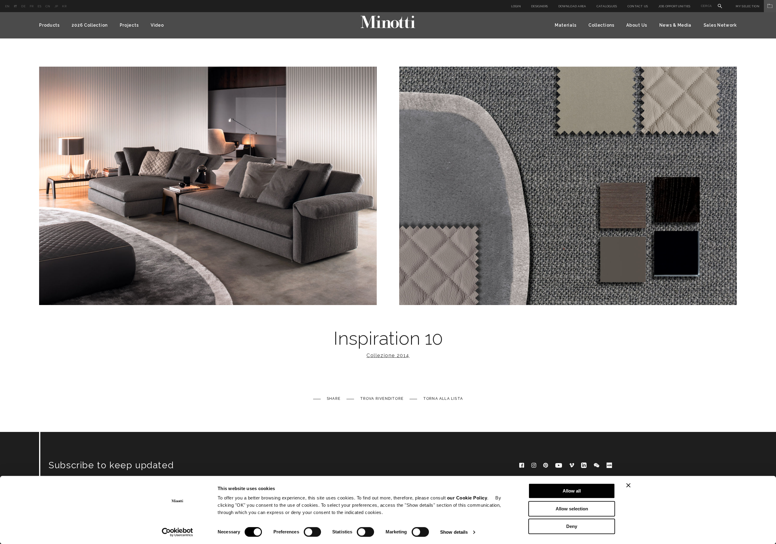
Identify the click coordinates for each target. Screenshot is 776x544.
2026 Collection (90, 25)
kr (64, 6)
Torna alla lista (443, 398)
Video (157, 25)
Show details (454, 532)
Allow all (572, 490)
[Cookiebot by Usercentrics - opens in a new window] (177, 532)
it (15, 6)
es (39, 6)
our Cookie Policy (467, 497)
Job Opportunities (674, 6)
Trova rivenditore (381, 398)
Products (49, 25)
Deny (571, 526)
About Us (636, 25)
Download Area (572, 6)
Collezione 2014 (388, 355)
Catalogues (607, 6)
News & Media (675, 25)
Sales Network (720, 25)
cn (47, 6)
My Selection (747, 6)
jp (56, 6)
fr (32, 6)
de (23, 6)
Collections (601, 25)
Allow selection (572, 508)
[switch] (312, 532)
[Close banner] (628, 485)
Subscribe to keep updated (111, 465)
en (7, 6)
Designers (539, 6)
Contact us (637, 6)
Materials (565, 25)
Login (516, 6)
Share (333, 398)
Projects (129, 25)
